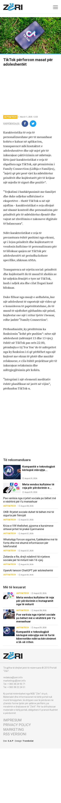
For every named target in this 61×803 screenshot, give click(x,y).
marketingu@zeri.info (14, 680)
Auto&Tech (10, 117)
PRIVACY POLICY (17, 725)
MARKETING (13, 730)
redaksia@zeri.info (13, 677)
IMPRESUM (12, 720)
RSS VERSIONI (14, 734)
